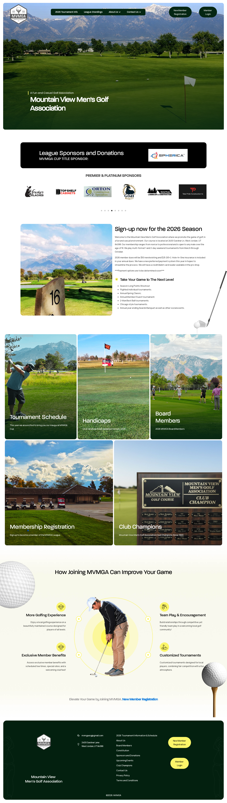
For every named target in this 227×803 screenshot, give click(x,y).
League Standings (93, 12)
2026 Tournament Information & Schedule (136, 735)
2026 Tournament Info (66, 12)
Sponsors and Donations (128, 755)
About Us (113, 12)
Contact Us (132, 12)
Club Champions (124, 765)
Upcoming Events (124, 760)
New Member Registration (180, 12)
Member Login (208, 12)
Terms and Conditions (127, 780)
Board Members (124, 745)
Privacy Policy (123, 775)
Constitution (122, 750)
